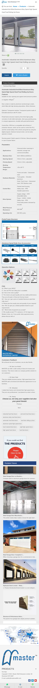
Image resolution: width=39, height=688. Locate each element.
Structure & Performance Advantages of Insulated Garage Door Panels (13, 611)
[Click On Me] (15, 447)
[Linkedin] (32, 680)
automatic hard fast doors (10, 420)
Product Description (9, 83)
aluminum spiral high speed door (12, 423)
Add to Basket (22, 75)
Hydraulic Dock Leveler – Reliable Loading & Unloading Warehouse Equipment (13, 580)
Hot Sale (4, 672)
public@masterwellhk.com (13, 678)
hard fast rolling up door (28, 420)
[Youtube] (35, 680)
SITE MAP (10, 676)
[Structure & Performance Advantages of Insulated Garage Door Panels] (19, 609)
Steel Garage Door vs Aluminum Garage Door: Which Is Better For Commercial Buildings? (13, 471)
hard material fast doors (10, 427)
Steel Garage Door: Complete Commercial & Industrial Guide (13, 550)
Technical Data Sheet (9, 86)
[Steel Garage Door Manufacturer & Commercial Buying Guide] (19, 508)
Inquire (7, 75)
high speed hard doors (9, 430)
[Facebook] (29, 680)
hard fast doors (24, 430)
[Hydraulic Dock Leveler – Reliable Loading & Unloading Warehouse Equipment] (19, 578)
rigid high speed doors (26, 427)
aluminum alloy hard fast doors (12, 417)
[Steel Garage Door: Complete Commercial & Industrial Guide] (19, 547)
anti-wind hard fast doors (27, 414)
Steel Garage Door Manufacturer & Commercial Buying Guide (13, 510)
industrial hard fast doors (10, 414)
